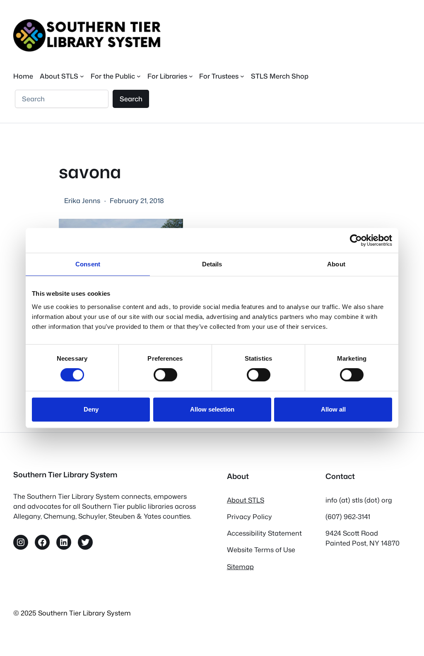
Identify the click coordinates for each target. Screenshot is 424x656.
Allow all (333, 409)
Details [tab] (212, 264)
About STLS (245, 500)
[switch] (165, 374)
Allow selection (212, 409)
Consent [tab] (87, 264)
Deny (91, 409)
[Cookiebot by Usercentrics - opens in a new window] (356, 240)
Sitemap (240, 566)
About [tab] (336, 264)
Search (131, 98)
